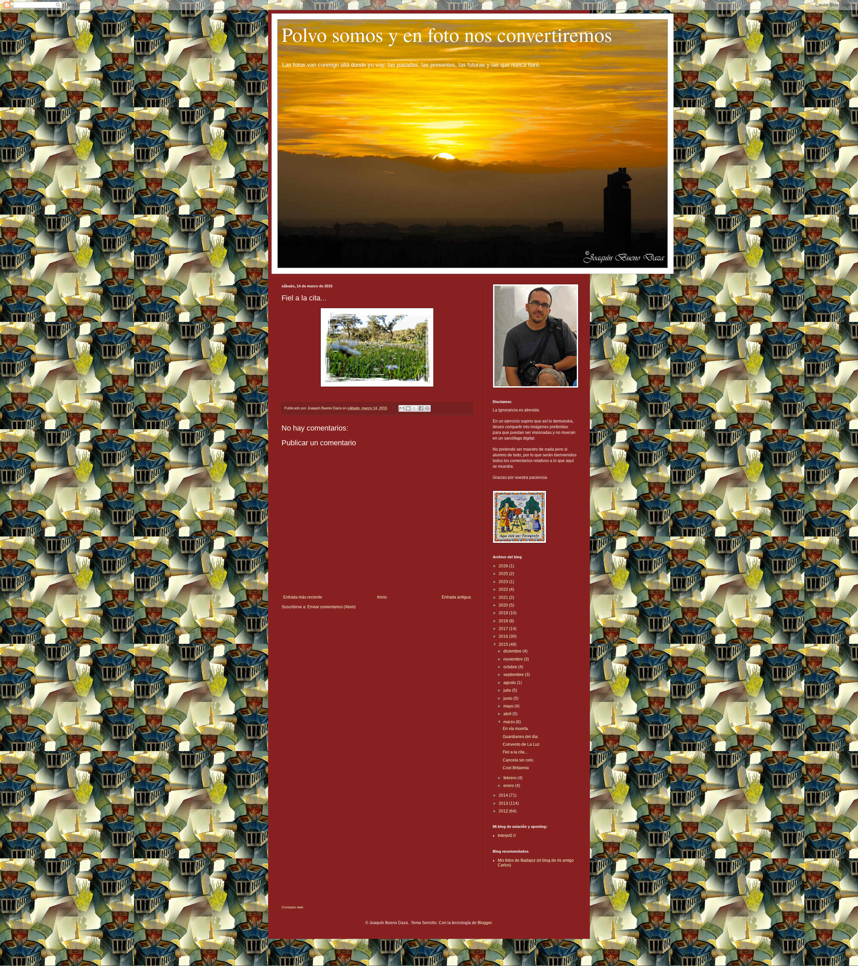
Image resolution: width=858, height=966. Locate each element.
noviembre (513, 659)
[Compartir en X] (414, 408)
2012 (504, 811)
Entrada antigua (456, 597)
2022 (504, 589)
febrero (510, 778)
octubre (510, 667)
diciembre (513, 651)
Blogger (485, 922)
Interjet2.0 (507, 835)
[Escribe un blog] (408, 408)
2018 (504, 621)
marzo (509, 722)
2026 (504, 566)
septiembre (514, 674)
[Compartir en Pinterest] (427, 408)
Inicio (382, 597)
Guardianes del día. (521, 736)
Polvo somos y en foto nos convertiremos (447, 34)
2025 (504, 573)
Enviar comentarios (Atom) (331, 607)
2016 (504, 636)
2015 (504, 644)
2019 (504, 613)
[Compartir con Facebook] (421, 408)
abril (507, 714)
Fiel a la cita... (515, 752)
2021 (504, 597)
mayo (508, 706)
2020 (504, 605)
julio (507, 690)
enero (509, 785)
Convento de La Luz (521, 744)
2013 (504, 803)
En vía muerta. (516, 728)
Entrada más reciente (302, 597)
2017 (504, 628)
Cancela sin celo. (518, 760)
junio (508, 698)
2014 (504, 795)
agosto (510, 682)
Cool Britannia (516, 767)
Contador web (292, 907)
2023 (504, 581)
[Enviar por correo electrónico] (402, 408)
